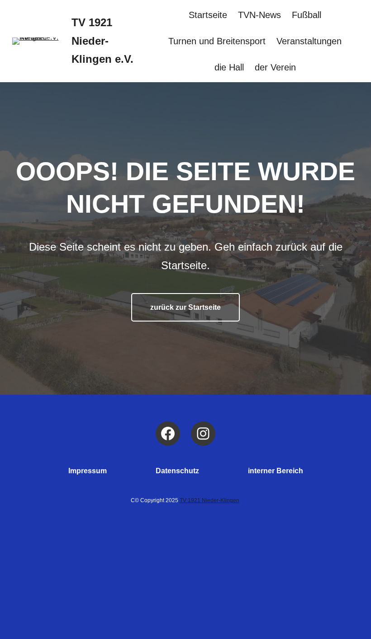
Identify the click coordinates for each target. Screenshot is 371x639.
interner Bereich (275, 471)
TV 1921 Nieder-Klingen (209, 500)
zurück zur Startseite (185, 307)
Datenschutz (177, 471)
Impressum (87, 471)
